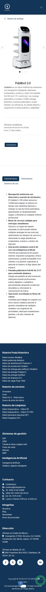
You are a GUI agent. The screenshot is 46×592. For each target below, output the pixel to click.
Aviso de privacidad (10, 517)
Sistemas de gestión (14, 433)
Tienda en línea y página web (14, 444)
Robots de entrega (15, 19)
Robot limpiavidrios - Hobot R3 (15, 409)
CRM (4, 441)
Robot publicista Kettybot (13, 360)
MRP (4, 453)
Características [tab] (10, 179)
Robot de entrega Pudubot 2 (14, 372)
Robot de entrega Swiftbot (13, 375)
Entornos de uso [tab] (11, 183)
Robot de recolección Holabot (15, 366)
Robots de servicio (13, 386)
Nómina (5, 450)
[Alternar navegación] (41, 7)
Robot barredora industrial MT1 (15, 415)
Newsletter (7, 514)
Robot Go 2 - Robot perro (13, 397)
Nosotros (6, 509)
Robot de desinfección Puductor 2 (17, 363)
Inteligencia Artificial (14, 458)
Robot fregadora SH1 (11, 418)
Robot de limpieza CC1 (12, 378)
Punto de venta (8, 447)
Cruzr (4, 394)
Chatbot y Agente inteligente (14, 466)
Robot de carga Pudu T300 (13, 381)
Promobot (6, 391)
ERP (4, 438)
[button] (2, 47)
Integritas (8, 504)
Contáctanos (11, 145)
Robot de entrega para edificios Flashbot (19, 369)
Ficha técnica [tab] (26, 179)
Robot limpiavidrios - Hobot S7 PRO (17, 412)
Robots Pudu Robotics (15, 352)
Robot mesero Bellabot (12, 357)
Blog (4, 511)
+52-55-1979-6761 (13, 496)
